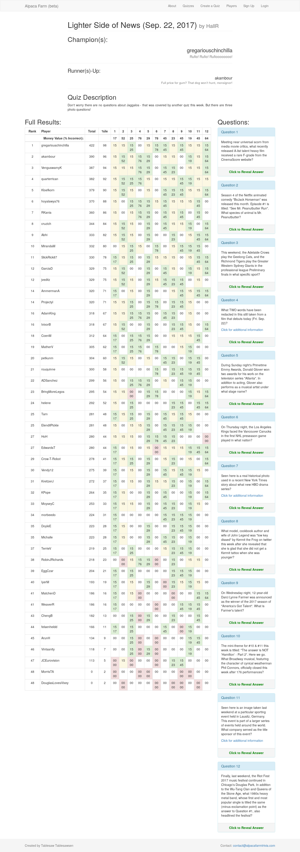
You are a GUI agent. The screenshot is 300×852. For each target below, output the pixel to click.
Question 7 (229, 465)
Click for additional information (242, 329)
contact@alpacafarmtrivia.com (254, 845)
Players (231, 6)
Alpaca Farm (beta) (41, 6)
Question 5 (229, 355)
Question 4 (229, 299)
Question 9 (229, 582)
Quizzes (188, 6)
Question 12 (230, 766)
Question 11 (230, 697)
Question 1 (229, 131)
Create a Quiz (210, 6)
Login (265, 6)
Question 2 (229, 185)
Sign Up (248, 6)
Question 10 (230, 635)
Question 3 (229, 242)
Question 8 (229, 520)
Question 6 (229, 416)
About (172, 6)
